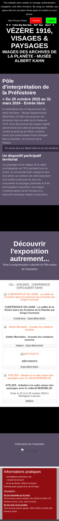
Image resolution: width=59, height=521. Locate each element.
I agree (51, 20)
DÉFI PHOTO (29, 361)
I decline (36, 20)
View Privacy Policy (17, 20)
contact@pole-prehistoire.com (18, 477)
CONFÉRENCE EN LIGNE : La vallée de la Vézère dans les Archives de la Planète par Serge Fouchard (29, 310)
